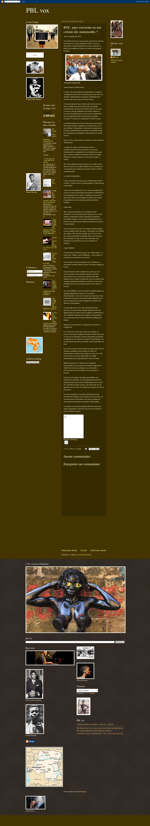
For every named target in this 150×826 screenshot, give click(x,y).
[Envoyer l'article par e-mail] (85, 449)
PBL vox (37, 10)
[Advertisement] (83, 532)
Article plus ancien (98, 550)
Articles (31, 271)
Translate (92, 693)
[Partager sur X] (94, 449)
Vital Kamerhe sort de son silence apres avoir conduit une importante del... (100, 728)
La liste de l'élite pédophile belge (54, 317)
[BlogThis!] (92, 449)
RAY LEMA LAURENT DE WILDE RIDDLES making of (94, 731)
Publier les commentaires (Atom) (80, 555)
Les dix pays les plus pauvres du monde (49, 160)
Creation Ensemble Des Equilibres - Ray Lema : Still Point (95, 724)
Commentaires (33, 275)
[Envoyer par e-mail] (90, 449)
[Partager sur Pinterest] (98, 449)
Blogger (83, 791)
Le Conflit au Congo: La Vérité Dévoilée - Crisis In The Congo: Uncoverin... (100, 734)
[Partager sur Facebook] (96, 449)
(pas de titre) (53, 181)
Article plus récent (69, 550)
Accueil (83, 550)
